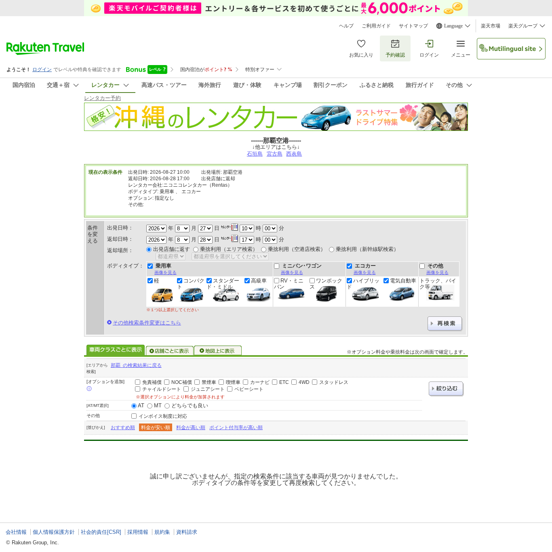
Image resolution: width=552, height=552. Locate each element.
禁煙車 (209, 382)
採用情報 (137, 532)
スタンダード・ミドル (222, 283)
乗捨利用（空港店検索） (297, 249)
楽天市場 (490, 26)
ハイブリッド (363, 283)
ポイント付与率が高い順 (236, 427)
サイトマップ (413, 26)
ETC (284, 382)
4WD (304, 382)
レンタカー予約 (102, 98)
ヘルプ (346, 26)
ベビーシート (248, 389)
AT (141, 405)
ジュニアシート (208, 389)
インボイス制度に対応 (163, 416)
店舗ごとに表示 (170, 351)
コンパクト (190, 283)
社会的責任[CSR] (101, 532)
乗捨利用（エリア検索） (229, 249)
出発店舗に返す (171, 249)
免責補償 (152, 382)
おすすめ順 (123, 427)
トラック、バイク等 (437, 283)
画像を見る (165, 272)
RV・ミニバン (288, 283)
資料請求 (186, 532)
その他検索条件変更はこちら (147, 323)
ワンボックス (326, 283)
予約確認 (395, 55)
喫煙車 (233, 382)
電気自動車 (403, 281)
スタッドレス (333, 382)
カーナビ (260, 382)
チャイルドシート (161, 389)
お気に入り (361, 55)
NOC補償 (181, 382)
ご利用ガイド (376, 26)
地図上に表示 (218, 351)
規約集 (162, 532)
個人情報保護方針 (54, 532)
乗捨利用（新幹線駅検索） (367, 249)
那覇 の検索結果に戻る (136, 365)
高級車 (259, 281)
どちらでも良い (189, 405)
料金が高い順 (190, 427)
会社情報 (16, 532)
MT (158, 405)
